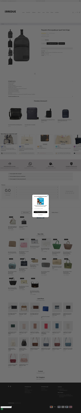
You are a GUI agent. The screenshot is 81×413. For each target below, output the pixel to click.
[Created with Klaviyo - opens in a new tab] (40, 217)
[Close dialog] (47, 195)
